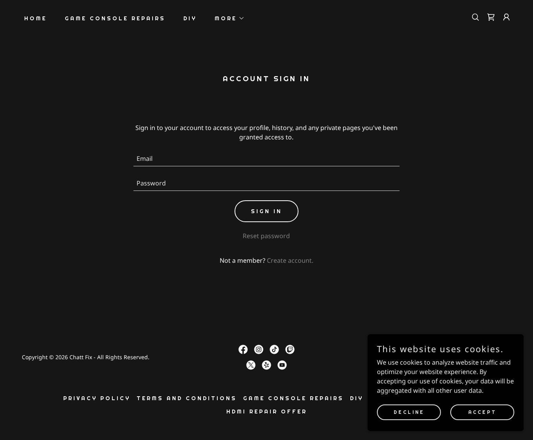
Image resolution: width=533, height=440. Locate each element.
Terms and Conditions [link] (187, 398)
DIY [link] (190, 18)
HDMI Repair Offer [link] (266, 411)
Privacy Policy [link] (96, 398)
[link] (491, 17)
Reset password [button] (266, 236)
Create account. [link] (290, 260)
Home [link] (35, 18)
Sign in (266, 211)
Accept (482, 412)
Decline (409, 412)
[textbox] (266, 158)
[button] (227, 18)
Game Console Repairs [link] (115, 18)
